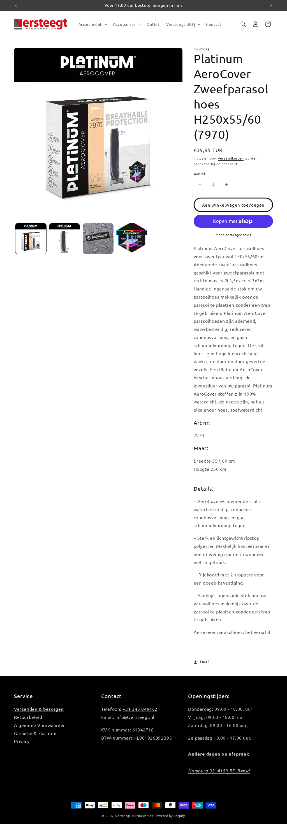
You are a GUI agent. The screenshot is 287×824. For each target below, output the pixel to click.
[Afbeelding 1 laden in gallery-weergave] (30, 238)
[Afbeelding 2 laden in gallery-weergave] (64, 238)
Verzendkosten (231, 158)
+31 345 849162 (140, 709)
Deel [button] (204, 661)
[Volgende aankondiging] (271, 5)
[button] (92, 24)
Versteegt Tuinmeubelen (134, 815)
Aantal (199, 173)
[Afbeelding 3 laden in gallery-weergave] (98, 238)
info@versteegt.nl (134, 717)
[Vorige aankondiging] (16, 5)
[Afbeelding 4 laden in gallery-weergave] (131, 238)
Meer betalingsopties (233, 234)
